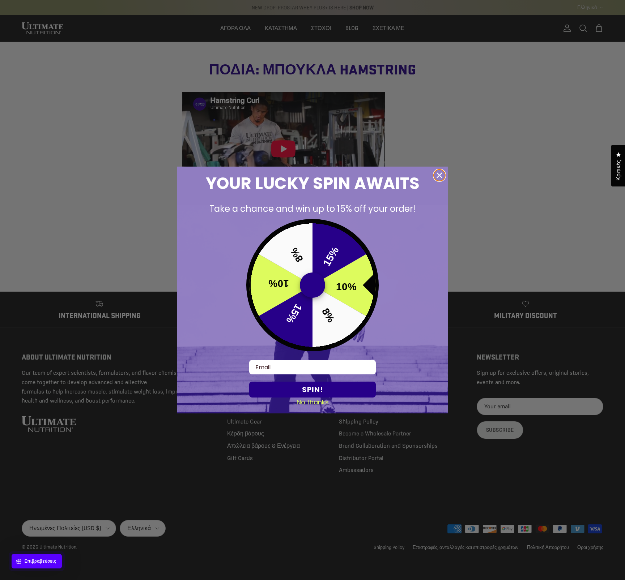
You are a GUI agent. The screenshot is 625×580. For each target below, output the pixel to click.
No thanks (313, 402)
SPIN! (312, 389)
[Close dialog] (439, 175)
